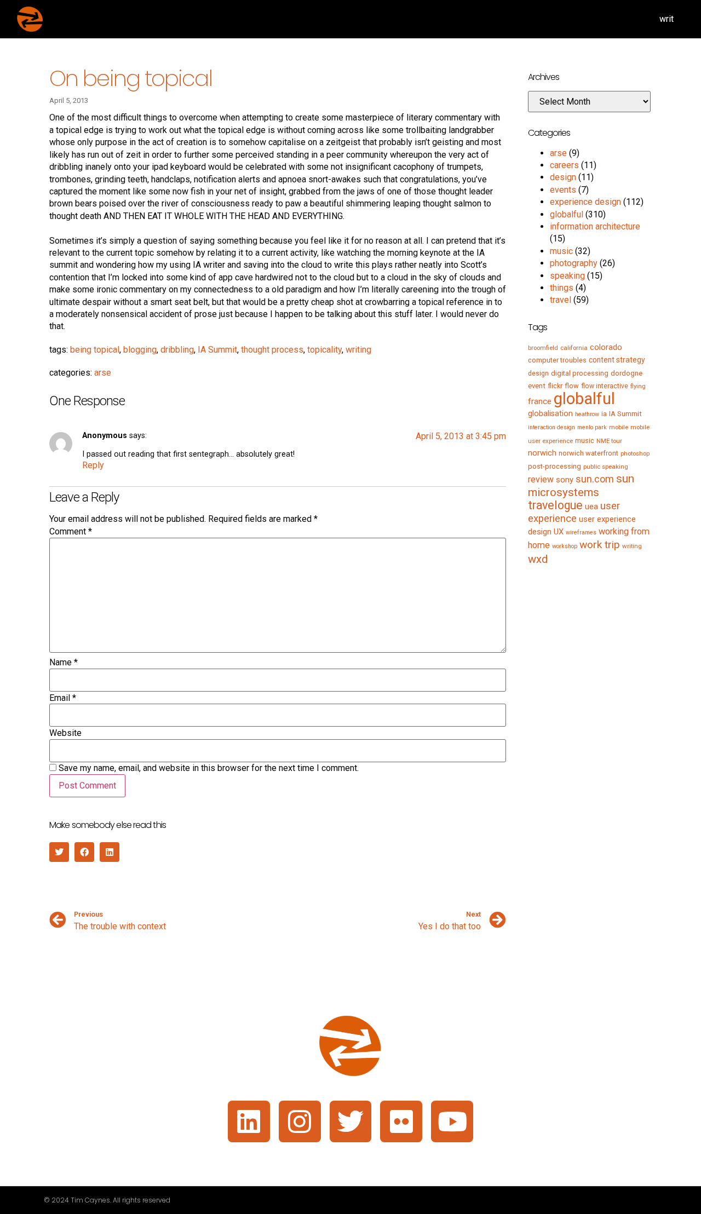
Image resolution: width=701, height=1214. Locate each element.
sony (564, 480)
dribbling (177, 349)
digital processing (579, 373)
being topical (94, 349)
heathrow (587, 414)
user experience (574, 512)
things (561, 288)
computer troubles (557, 360)
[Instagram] (300, 1122)
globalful (566, 214)
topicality (324, 349)
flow (572, 386)
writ (666, 19)
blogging (140, 349)
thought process (272, 349)
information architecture (595, 226)
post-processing (554, 466)
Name (63, 662)
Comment (70, 531)
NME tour (609, 441)
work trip (599, 544)
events (563, 190)
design (563, 177)
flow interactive (604, 386)
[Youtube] (452, 1122)
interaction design (551, 427)
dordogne (626, 373)
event (536, 386)
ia (604, 414)
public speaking (605, 466)
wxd (538, 559)
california (574, 348)
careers (564, 165)
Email (62, 698)
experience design (585, 202)
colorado (606, 347)
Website (65, 733)
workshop (564, 546)
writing (358, 349)
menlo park (592, 427)
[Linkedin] (249, 1122)
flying (638, 386)
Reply (93, 465)
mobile (618, 427)
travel (560, 300)
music (561, 251)
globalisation (550, 413)
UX (559, 532)
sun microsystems (581, 485)
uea (591, 506)
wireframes (581, 532)
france (539, 401)
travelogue (555, 505)
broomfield (543, 348)
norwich (542, 453)
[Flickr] (401, 1122)
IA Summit (217, 349)
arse (102, 372)
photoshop (635, 453)
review (541, 479)
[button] (59, 852)
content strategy (617, 359)
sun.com (595, 479)
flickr (555, 386)
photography (573, 263)
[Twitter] (351, 1122)
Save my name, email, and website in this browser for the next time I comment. (209, 768)
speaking (567, 276)
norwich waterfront (588, 453)
